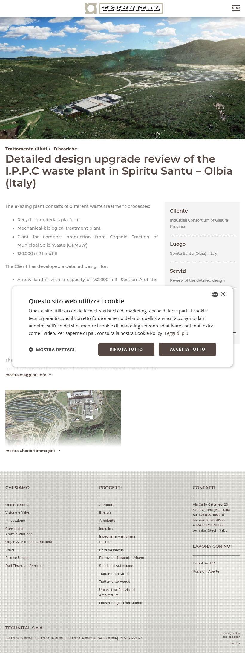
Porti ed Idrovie (111, 550)
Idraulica (106, 529)
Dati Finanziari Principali (24, 566)
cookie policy (231, 636)
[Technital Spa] (124, 8)
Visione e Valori (17, 513)
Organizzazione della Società (28, 542)
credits (235, 643)
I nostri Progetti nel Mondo (120, 603)
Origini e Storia (17, 505)
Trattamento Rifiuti (114, 574)
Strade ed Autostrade (116, 566)
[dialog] (122, 326)
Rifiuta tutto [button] (126, 349)
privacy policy (231, 633)
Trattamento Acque (114, 582)
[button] (53, 349)
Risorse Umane (17, 558)
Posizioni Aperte (206, 571)
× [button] (223, 294)
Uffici (9, 550)
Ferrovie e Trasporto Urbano (121, 558)
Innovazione (15, 521)
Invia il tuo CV (204, 563)
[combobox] (215, 294)
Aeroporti (106, 505)
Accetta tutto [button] (187, 349)
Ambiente (107, 521)
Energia (105, 513)
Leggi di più (176, 333)
